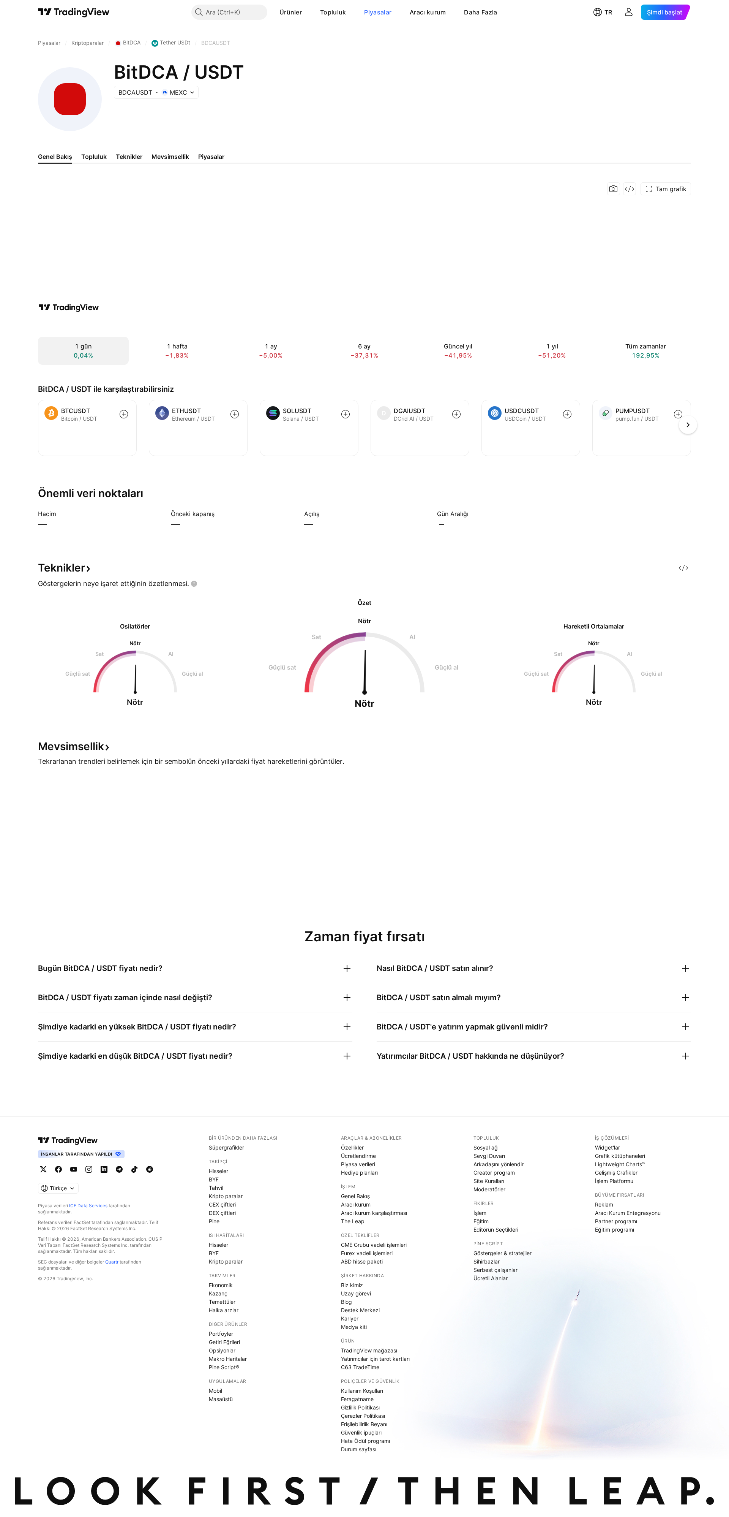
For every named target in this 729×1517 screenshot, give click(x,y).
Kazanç (218, 1293)
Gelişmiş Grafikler (616, 1172)
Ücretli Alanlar (490, 1278)
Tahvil (216, 1187)
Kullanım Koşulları (362, 1390)
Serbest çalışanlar (495, 1270)
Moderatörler (489, 1189)
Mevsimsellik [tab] (170, 156)
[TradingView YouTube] (73, 1169)
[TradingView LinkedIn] (104, 1169)
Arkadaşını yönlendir (498, 1164)
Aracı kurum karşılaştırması (374, 1213)
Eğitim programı (614, 1229)
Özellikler (352, 1147)
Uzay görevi (356, 1293)
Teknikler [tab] (129, 156)
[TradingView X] (43, 1169)
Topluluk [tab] (94, 156)
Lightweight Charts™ (620, 1164)
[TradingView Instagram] (89, 1169)
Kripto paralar (226, 1196)
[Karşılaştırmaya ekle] (123, 414)
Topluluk (333, 12)
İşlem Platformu (614, 1181)
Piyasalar (377, 12)
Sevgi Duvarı (489, 1156)
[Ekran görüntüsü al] (613, 188)
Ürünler (290, 12)
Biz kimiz (352, 1285)
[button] (307, 12)
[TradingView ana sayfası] (74, 12)
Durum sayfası (358, 1449)
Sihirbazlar (486, 1261)
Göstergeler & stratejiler (502, 1253)
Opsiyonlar (222, 1350)
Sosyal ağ (485, 1147)
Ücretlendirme (358, 1156)
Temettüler (222, 1301)
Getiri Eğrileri (224, 1342)
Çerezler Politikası (363, 1415)
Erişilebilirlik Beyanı (364, 1424)
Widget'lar (607, 1147)
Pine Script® (224, 1367)
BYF (214, 1179)
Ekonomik (221, 1285)
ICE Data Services (88, 1205)
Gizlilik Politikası (360, 1407)
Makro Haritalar (228, 1358)
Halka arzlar (223, 1310)
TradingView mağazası (369, 1350)
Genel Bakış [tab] (55, 156)
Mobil (215, 1390)
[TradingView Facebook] (58, 1169)
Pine (214, 1221)
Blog (346, 1301)
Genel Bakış (355, 1196)
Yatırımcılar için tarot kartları (375, 1358)
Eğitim (481, 1221)
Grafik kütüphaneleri (620, 1156)
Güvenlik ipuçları (361, 1432)
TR (608, 12)
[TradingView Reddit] (149, 1169)
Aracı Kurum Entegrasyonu (628, 1213)
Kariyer (349, 1318)
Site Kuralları (488, 1181)
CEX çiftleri (222, 1204)
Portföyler (221, 1333)
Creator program (494, 1172)
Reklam (604, 1204)
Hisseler (218, 1171)
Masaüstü (221, 1399)
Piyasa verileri (358, 1164)
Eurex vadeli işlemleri (367, 1253)
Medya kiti (354, 1327)
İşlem (479, 1213)
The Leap (352, 1221)
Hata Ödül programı (365, 1441)
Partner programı (616, 1221)
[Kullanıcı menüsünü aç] (628, 12)
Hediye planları (359, 1172)
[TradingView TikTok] (134, 1169)
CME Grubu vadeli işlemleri (374, 1244)
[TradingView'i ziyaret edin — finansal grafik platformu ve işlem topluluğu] (68, 307)
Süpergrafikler (226, 1147)
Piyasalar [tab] (211, 156)
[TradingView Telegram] (119, 1169)
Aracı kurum (428, 12)
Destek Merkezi (360, 1310)
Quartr (111, 1262)
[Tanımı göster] (61, 513)
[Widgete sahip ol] (629, 188)
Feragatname (357, 1399)
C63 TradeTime (360, 1367)
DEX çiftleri (222, 1213)
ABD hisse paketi (362, 1261)
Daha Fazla (480, 12)
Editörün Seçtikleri (495, 1229)
